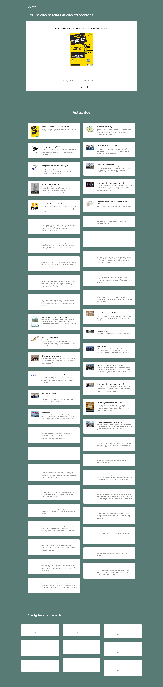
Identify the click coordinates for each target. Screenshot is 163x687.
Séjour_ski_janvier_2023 (50, 147)
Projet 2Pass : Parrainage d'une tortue (55, 317)
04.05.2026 (80, 661)
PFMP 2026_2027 (40, 630)
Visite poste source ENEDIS (51, 356)
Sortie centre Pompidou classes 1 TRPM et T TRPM (112, 203)
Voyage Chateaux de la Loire (52, 279)
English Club (101, 255)
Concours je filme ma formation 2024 (55, 260)
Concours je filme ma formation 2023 (110, 183)
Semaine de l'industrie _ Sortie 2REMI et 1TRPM (113, 473)
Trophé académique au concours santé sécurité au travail (56, 469)
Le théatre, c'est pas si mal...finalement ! (111, 567)
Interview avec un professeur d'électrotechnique (59, 563)
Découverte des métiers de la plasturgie (56, 431)
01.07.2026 (121, 628)
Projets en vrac (102, 331)
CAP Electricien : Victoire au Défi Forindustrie (57, 524)
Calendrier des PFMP (83, 630)
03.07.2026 (39, 628)
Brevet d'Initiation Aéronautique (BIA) (110, 219)
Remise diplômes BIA (104, 441)
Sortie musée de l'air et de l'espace (109, 458)
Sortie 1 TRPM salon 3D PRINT (51, 204)
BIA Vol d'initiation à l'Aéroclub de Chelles (56, 581)
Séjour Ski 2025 (102, 346)
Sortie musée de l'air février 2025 (53, 375)
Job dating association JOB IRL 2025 (110, 403)
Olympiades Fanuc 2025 (50, 412)
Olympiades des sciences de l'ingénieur (55, 166)
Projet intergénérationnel (50, 337)
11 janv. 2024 (69, 81)
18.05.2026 (80, 643)
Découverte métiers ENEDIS (51, 489)
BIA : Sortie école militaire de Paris (53, 507)
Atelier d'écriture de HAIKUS (106, 312)
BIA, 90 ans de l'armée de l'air (107, 294)
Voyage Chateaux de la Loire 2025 (109, 422)
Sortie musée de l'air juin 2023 (52, 184)
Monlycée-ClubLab (103, 492)
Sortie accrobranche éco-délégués (54, 298)
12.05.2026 (121, 645)
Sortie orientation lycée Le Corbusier (110, 365)
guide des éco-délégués (106, 127)
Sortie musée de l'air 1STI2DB (107, 146)
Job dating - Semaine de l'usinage (109, 511)
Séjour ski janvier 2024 (49, 241)
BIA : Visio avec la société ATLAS (52, 223)
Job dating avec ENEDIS (50, 394)
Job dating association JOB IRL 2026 (54, 543)
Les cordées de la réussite (106, 275)
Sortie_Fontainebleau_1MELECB (108, 235)
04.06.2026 (39, 643)
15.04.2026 (39, 663)
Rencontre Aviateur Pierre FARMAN (109, 551)
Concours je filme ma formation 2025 (110, 384)
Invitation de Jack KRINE (105, 164)
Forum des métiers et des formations (55, 127)
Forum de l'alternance (105, 531)
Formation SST (39, 665)
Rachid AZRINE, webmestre (89, 81)
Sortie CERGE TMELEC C (49, 451)
